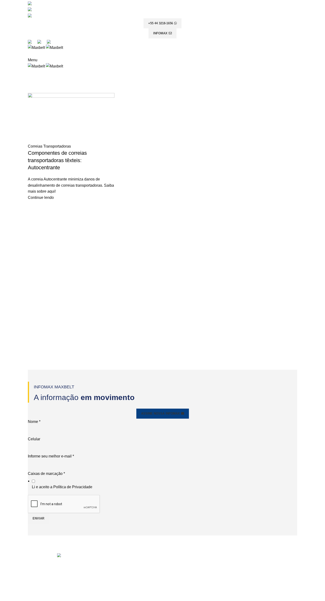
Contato (103, 572)
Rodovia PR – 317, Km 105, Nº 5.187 (259, 561)
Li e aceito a (62, 487)
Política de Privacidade (72, 487)
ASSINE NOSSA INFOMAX (160, 413)
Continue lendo (41, 197)
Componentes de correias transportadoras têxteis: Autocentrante (57, 160)
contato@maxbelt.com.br (193, 563)
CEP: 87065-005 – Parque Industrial (261, 566)
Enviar (38, 518)
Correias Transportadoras (49, 146)
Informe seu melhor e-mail (51, 456)
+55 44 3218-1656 (160, 23)
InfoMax (103, 563)
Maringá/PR (243, 570)
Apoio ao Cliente (111, 555)
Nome (34, 422)
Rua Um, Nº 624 (246, 597)
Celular (34, 439)
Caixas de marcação (46, 474)
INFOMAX (160, 33)
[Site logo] (37, 47)
